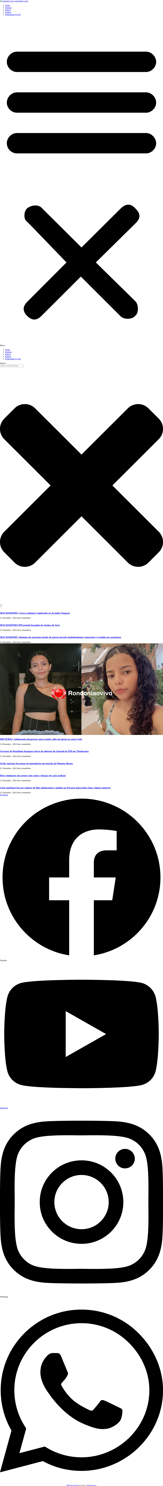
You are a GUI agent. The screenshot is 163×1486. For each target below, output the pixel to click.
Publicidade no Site (13, 14)
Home (7, 5)
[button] (81, 182)
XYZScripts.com (91, 1485)
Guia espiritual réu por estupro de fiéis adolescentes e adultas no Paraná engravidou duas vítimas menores (55, 787)
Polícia (8, 10)
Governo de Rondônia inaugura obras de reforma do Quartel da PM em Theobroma (44, 751)
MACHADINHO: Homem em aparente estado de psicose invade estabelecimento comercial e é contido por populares (60, 637)
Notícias (8, 8)
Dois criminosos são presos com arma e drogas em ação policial (32, 775)
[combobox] (12, 365)
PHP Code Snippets (72, 1485)
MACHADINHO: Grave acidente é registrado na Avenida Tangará (35, 613)
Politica (8, 12)
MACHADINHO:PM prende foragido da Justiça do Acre (30, 625)
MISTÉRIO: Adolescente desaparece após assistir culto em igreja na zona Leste (41, 739)
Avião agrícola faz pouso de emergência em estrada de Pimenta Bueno (36, 763)
